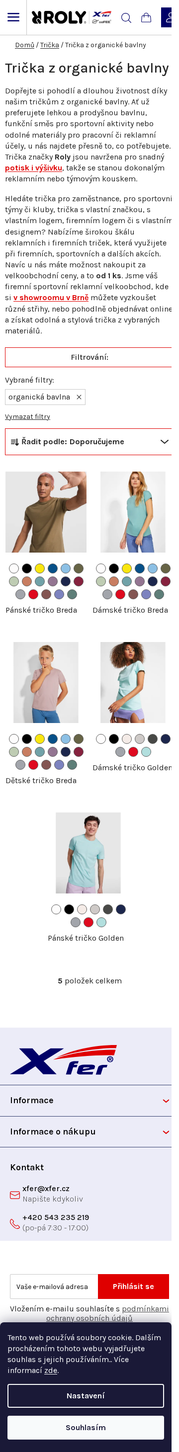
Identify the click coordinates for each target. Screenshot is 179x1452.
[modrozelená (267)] (40, 581)
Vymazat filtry (27, 416)
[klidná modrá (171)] (72, 594)
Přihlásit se (133, 1286)
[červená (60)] (33, 594)
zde (50, 1370)
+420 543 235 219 (55, 1217)
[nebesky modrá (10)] (66, 568)
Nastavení (86, 1395)
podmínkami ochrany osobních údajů (107, 1313)
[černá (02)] (27, 568)
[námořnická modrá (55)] (66, 581)
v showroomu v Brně (51, 297)
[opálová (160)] (140, 739)
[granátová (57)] (79, 581)
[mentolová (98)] (146, 752)
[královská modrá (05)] (53, 568)
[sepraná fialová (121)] (59, 594)
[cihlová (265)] (27, 581)
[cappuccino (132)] (127, 739)
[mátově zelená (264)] (14, 581)
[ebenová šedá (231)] (153, 739)
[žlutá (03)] (40, 568)
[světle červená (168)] (46, 594)
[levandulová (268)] (53, 581)
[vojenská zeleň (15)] (79, 568)
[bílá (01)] (14, 568)
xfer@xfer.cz (46, 1188)
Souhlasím (86, 1427)
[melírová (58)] (20, 594)
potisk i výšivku (33, 167)
